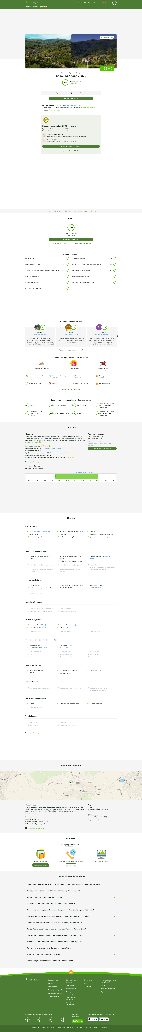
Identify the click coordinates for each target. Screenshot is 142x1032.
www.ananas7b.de (101, 861)
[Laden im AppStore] (93, 1019)
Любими (107, 2)
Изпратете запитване (70, 98)
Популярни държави (55, 990)
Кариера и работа (108, 988)
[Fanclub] (43, 7)
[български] (79, 3)
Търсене (28, 6)
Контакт (87, 986)
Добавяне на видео (59, 243)
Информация (51, 1027)
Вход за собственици (71, 1003)
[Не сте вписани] (114, 3)
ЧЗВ (85, 983)
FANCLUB (51, 983)
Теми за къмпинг (54, 996)
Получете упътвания (95, 820)
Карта (35, 6)
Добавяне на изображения (82, 243)
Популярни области (55, 993)
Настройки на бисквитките (76, 1027)
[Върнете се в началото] (71, 972)
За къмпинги (70, 985)
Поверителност (61, 1027)
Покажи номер (71, 865)
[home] (33, 979)
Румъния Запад (54, 110)
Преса (103, 992)
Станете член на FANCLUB (70, 146)
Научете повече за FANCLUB (71, 151)
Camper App (52, 986)
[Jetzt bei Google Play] (104, 1019)
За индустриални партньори (72, 993)
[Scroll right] (118, 336)
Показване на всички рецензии (70, 350)
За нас (103, 985)
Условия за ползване (38, 1027)
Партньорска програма (71, 998)
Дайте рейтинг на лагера (70, 239)
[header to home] (32, 2)
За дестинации (71, 988)
